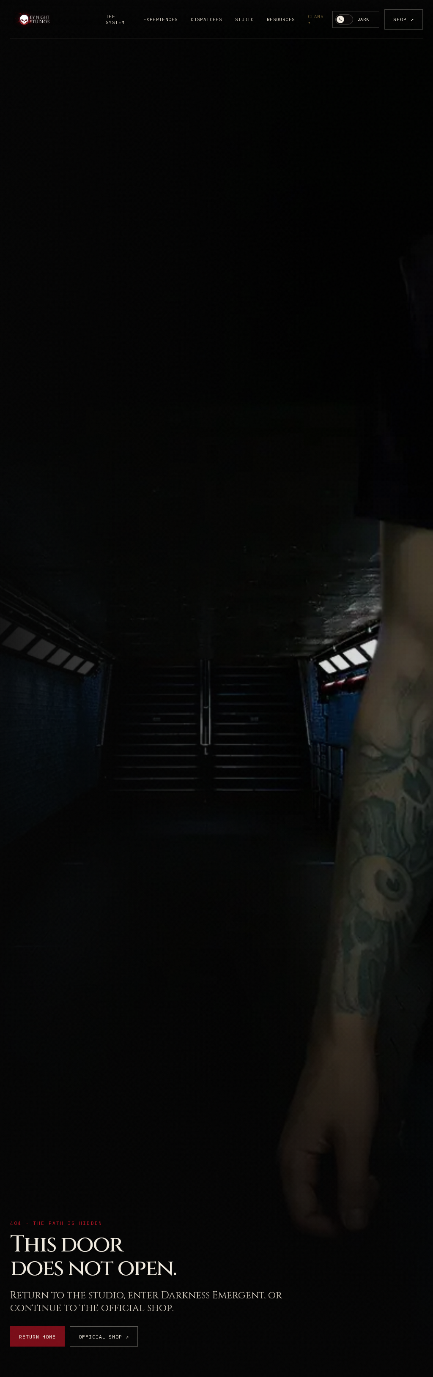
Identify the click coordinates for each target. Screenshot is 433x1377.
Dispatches (206, 19)
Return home (37, 1336)
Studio (244, 19)
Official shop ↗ (104, 1336)
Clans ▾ (315, 19)
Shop (403, 19)
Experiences (160, 19)
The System (115, 19)
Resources (281, 19)
